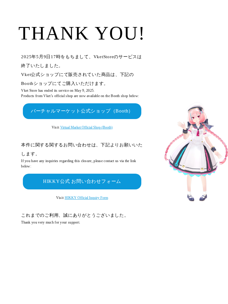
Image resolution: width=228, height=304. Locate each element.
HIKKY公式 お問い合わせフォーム (82, 181)
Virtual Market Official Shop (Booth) (86, 127)
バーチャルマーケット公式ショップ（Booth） (82, 110)
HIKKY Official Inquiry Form (86, 198)
